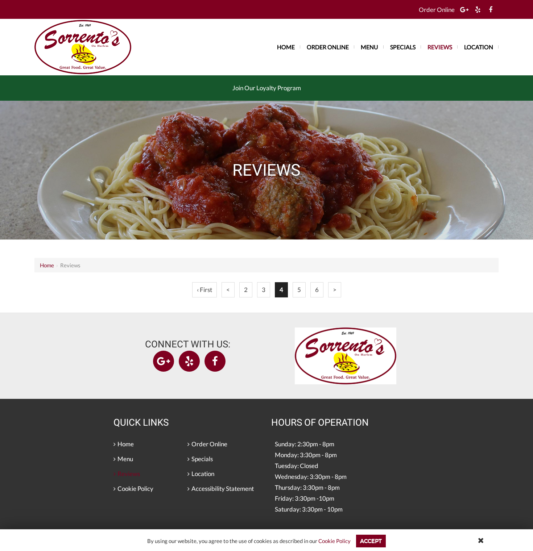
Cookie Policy (334, 541)
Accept (371, 541)
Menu (369, 46)
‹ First (204, 289)
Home (47, 265)
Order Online (437, 9)
